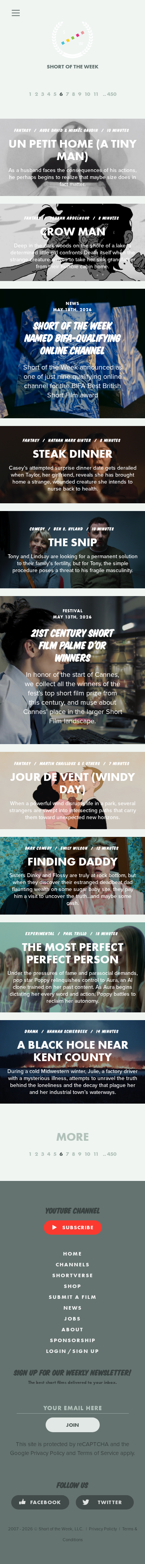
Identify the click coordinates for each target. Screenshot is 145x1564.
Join (72, 1424)
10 (87, 93)
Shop (72, 1286)
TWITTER (110, 1502)
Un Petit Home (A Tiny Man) (72, 150)
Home (72, 1253)
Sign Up (85, 1351)
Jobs (72, 1318)
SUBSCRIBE (78, 1227)
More (72, 1137)
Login (56, 1351)
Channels (73, 1264)
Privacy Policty (103, 1529)
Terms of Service (98, 1453)
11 (96, 93)
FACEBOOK (45, 1502)
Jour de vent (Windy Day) (72, 783)
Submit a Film (73, 1296)
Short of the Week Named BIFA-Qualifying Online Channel (73, 337)
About (72, 1329)
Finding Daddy (72, 861)
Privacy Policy (48, 1453)
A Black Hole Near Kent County (72, 1051)
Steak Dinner (72, 453)
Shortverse (72, 1275)
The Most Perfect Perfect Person (72, 953)
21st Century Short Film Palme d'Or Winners (72, 644)
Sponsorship (73, 1340)
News (72, 1307)
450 (111, 93)
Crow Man (73, 231)
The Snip (72, 542)
